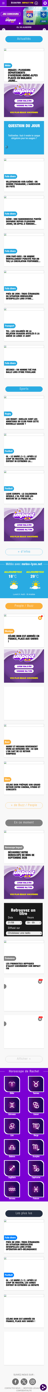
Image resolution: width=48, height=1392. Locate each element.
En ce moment (24, 822)
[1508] (6, 998)
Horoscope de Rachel (24, 1071)
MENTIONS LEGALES (32, 1388)
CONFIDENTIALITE (24, 1391)
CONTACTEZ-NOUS (13, 1388)
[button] (2, 16)
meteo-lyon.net (32, 564)
